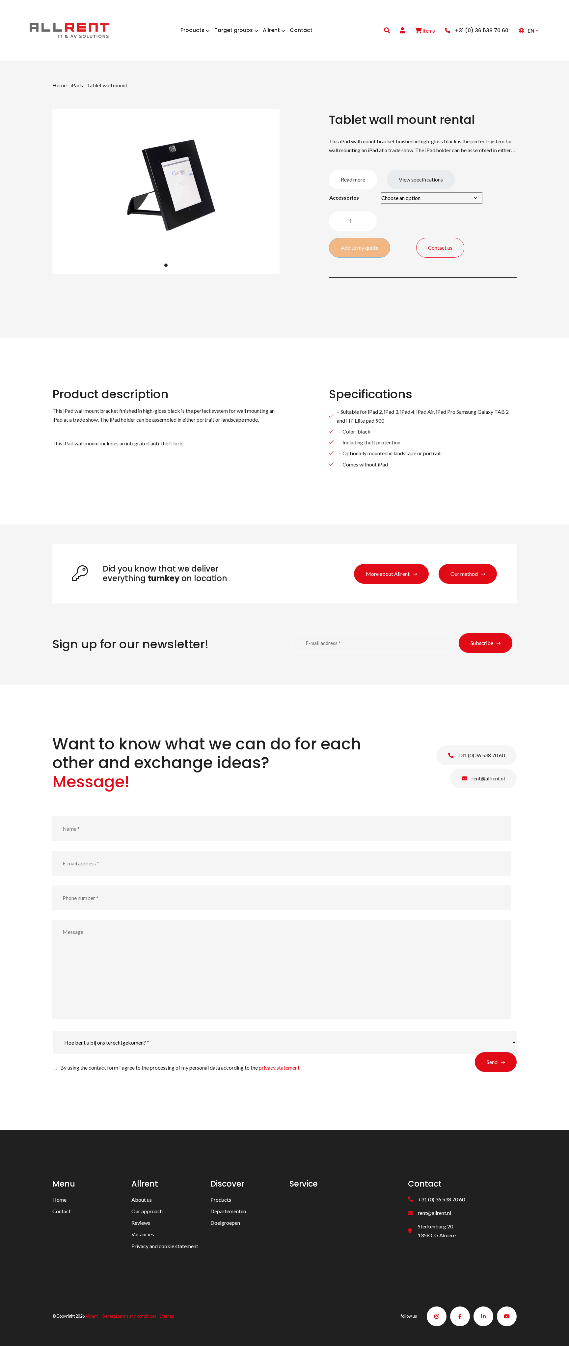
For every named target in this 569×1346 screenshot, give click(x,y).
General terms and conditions (129, 1316)
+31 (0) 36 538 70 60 (481, 755)
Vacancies (142, 1234)
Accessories (344, 197)
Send (492, 1062)
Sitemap (166, 1316)
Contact (61, 1211)
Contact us (440, 247)
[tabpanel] (166, 191)
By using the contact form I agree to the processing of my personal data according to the (180, 1067)
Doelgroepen (225, 1223)
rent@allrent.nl (488, 778)
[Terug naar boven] (556, 1333)
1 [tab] (166, 265)
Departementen (228, 1211)
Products (220, 1199)
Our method (464, 574)
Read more (353, 179)
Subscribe (482, 643)
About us (141, 1199)
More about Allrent (388, 574)
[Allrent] (69, 29)
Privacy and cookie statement (164, 1246)
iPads (76, 85)
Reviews (140, 1223)
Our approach (147, 1211)
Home (59, 85)
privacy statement (279, 1067)
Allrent (91, 1316)
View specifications (421, 179)
